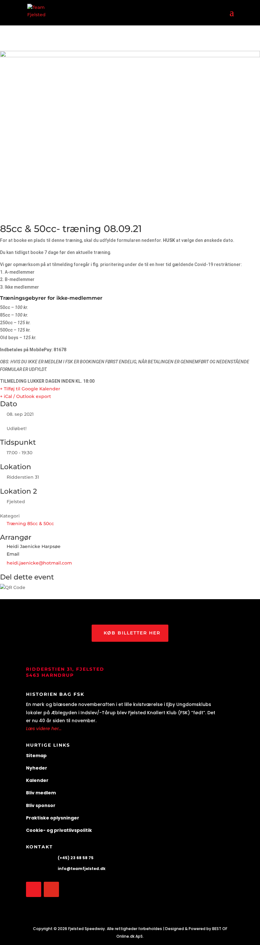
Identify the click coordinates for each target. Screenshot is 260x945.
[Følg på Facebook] (33, 889)
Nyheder (36, 768)
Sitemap (36, 755)
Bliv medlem (41, 793)
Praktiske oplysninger (52, 818)
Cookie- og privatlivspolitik (59, 830)
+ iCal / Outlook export (25, 396)
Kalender (37, 780)
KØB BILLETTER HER (132, 633)
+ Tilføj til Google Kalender (30, 389)
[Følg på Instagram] (51, 889)
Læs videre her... (44, 728)
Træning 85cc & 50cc (30, 523)
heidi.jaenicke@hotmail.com (39, 563)
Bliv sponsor (40, 805)
